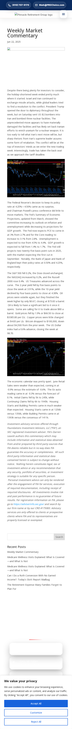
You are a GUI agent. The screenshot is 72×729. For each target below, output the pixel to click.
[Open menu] (63, 14)
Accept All (36, 703)
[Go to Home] (36, 15)
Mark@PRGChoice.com (51, 5)
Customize (36, 712)
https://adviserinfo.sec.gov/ (28, 504)
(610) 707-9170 (20, 5)
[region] (36, 702)
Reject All (36, 721)
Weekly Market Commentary (23, 551)
